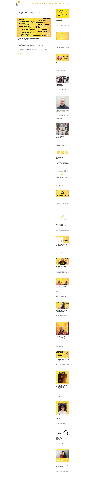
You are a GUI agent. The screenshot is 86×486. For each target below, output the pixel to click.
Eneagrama (28, 41)
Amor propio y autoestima (59, 63)
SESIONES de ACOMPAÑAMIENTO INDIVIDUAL (61, 438)
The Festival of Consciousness (59, 85)
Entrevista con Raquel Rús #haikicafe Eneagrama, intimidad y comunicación (62, 464)
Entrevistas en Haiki (61, 198)
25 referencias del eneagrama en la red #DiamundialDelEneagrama (28, 39)
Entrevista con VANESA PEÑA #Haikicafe (62, 311)
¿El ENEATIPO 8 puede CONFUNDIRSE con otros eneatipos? (62, 245)
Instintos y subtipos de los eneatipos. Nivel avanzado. (61, 157)
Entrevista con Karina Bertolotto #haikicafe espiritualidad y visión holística (61, 416)
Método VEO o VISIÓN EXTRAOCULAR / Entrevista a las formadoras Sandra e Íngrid (61, 289)
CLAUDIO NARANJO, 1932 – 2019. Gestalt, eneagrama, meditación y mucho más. (62, 338)
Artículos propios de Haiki (21, 41)
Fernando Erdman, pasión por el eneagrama (62, 111)
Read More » (20, 53)
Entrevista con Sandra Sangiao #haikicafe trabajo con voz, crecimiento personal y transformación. (61, 387)
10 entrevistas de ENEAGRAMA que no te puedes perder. (62, 137)
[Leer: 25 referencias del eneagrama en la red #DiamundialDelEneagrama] (34, 27)
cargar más (62, 477)
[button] (33, 3)
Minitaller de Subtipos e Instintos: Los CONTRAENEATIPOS (62, 224)
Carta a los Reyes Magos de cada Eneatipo (62, 178)
